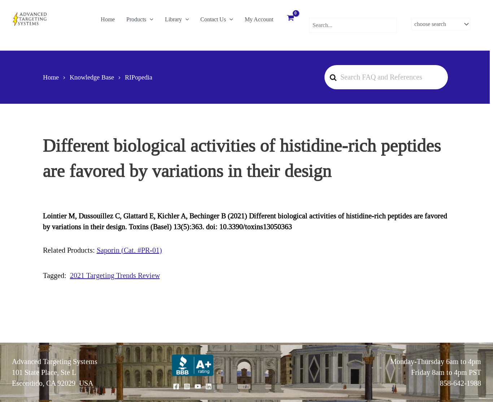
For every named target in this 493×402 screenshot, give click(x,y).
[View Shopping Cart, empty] (290, 18)
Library (173, 19)
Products (136, 19)
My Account (259, 19)
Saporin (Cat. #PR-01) (129, 250)
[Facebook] (176, 386)
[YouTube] (198, 386)
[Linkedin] (208, 386)
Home (108, 19)
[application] (149, 19)
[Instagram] (187, 386)
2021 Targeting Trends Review (115, 275)
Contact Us (213, 19)
